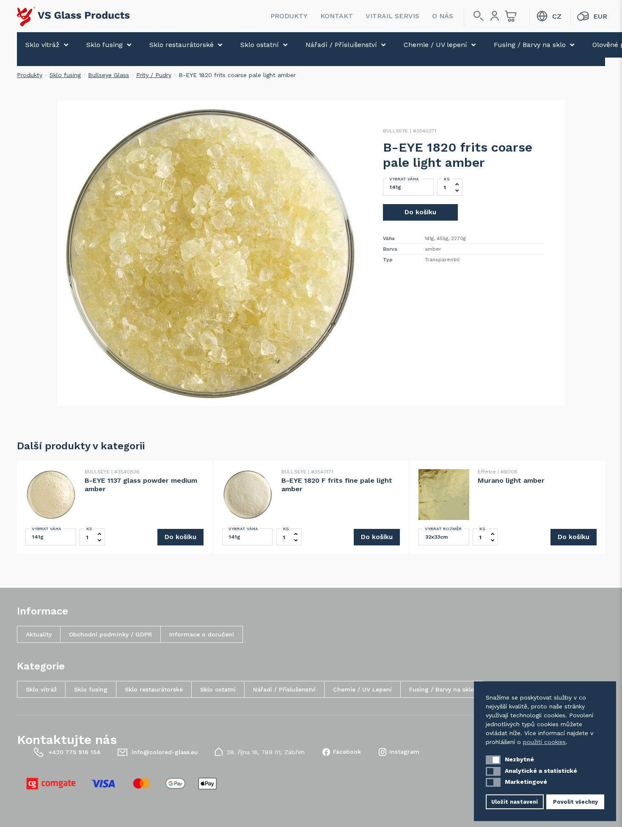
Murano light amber (511, 480)
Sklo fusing (104, 45)
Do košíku (420, 212)
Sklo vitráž (42, 45)
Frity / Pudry (153, 75)
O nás (442, 16)
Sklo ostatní (259, 45)
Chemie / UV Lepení (362, 689)
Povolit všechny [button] (575, 802)
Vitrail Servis (392, 16)
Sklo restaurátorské (181, 45)
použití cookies (544, 741)
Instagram (404, 751)
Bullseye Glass (108, 75)
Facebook (347, 751)
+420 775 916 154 (74, 752)
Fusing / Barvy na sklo (530, 45)
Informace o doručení (201, 634)
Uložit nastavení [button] (514, 802)
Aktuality (39, 634)
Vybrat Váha (404, 179)
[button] (493, 759)
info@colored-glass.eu (165, 752)
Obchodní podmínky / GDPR (110, 634)
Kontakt (336, 16)
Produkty (289, 16)
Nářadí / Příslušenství (341, 45)
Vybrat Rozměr (443, 528)
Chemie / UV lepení (435, 45)
